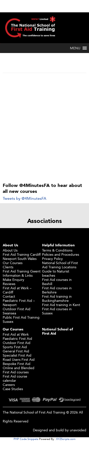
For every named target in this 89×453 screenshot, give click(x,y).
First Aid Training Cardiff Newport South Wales (22, 256)
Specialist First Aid (17, 355)
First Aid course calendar (15, 378)
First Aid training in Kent (61, 305)
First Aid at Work (16, 334)
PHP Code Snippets (26, 439)
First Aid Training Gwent (22, 271)
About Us (10, 250)
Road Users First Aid (19, 359)
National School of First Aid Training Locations (60, 265)
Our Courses (12, 263)
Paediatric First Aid (17, 338)
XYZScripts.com (65, 439)
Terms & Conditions (57, 250)
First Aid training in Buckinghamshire (57, 298)
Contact (9, 296)
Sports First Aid (15, 347)
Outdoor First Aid (16, 343)
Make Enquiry (13, 279)
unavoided (78, 430)
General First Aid (16, 351)
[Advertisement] (44, 119)
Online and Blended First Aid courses (18, 370)
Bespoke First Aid (16, 364)
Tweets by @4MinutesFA (24, 198)
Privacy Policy (52, 258)
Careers (9, 384)
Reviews (9, 284)
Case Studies (13, 389)
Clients (8, 267)
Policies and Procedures (60, 254)
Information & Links (18, 275)
